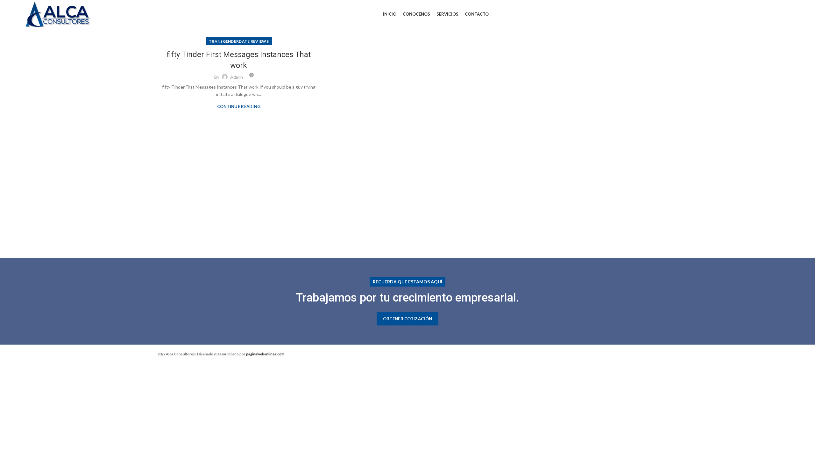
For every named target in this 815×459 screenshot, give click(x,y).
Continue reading (239, 107)
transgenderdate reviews (239, 41)
